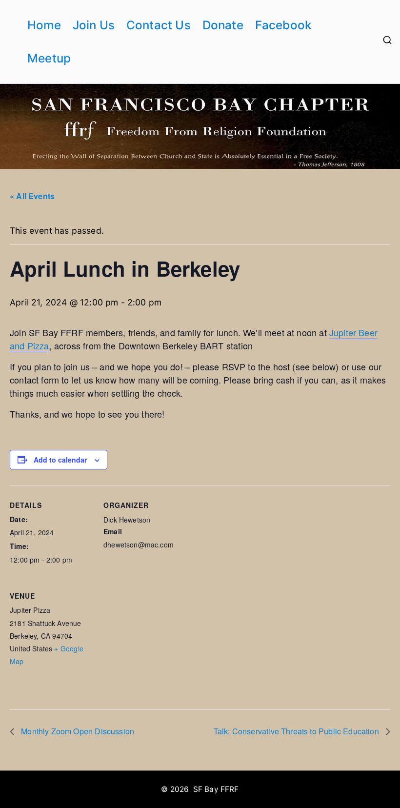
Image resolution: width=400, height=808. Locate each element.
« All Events (32, 196)
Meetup (49, 58)
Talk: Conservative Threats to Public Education (297, 731)
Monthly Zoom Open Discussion (76, 731)
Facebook (283, 25)
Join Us (94, 25)
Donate (222, 25)
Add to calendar (60, 460)
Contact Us (158, 25)
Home (44, 25)
